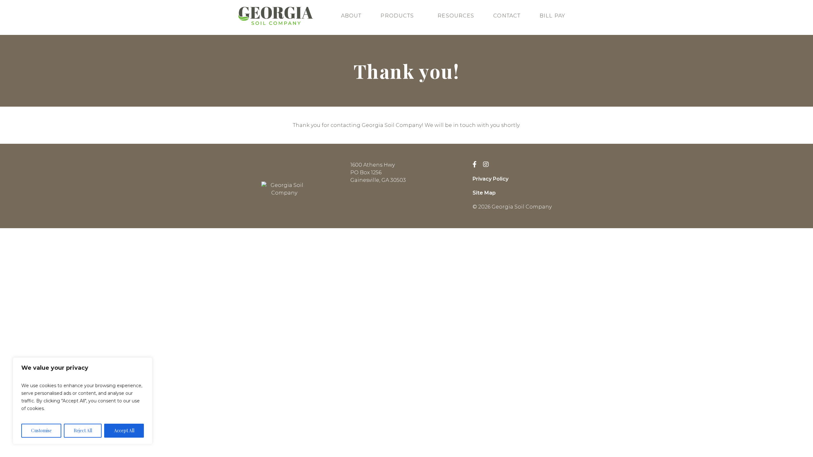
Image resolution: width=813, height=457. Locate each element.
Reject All (83, 430)
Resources (456, 15)
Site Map (484, 193)
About (351, 15)
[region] (82, 400)
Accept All (124, 430)
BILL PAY (552, 15)
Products (397, 15)
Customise (41, 430)
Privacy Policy (490, 179)
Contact (507, 15)
